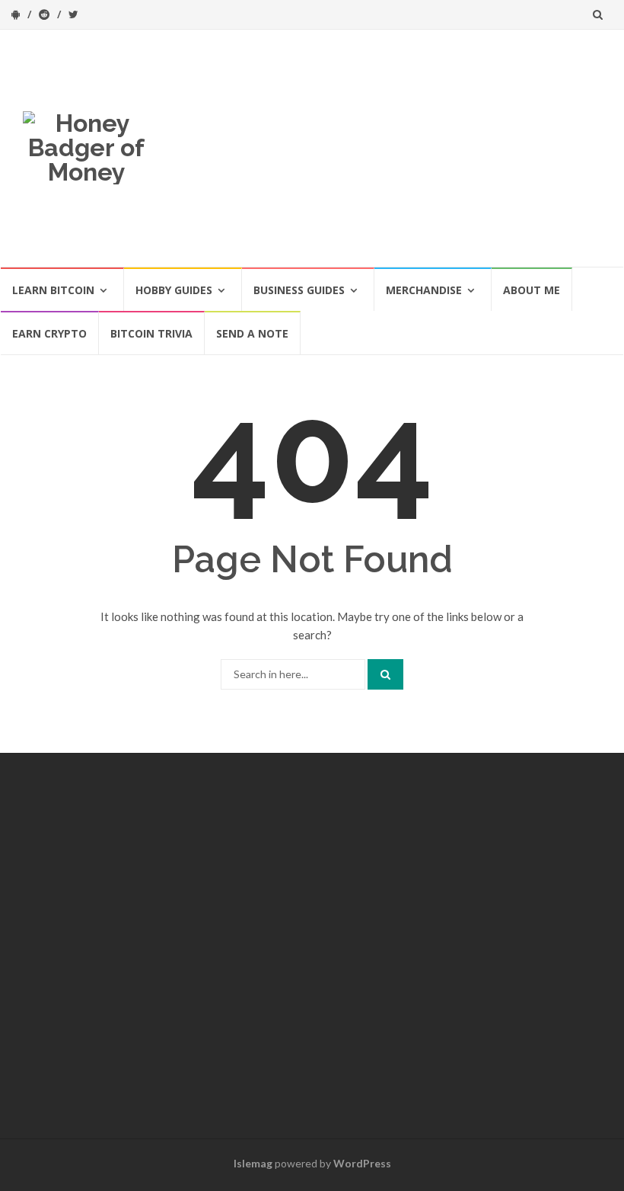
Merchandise (424, 290)
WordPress (362, 1163)
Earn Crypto (49, 333)
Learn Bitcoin (53, 290)
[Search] (385, 674)
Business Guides (299, 290)
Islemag (253, 1163)
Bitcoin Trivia (151, 333)
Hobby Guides (173, 290)
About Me (531, 290)
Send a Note (252, 333)
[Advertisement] (387, 148)
